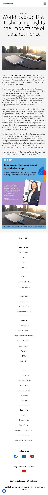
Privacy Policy (24, 420)
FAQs (24, 356)
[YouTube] (32, 456)
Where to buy (24, 326)
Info (24, 370)
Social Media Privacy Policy (24, 430)
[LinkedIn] (24, 456)
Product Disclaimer (24, 435)
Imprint (24, 415)
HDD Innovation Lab (24, 282)
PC (24, 262)
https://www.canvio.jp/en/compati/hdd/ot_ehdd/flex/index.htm (23, 147)
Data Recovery (24, 346)
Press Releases (24, 301)
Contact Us (24, 361)
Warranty (24, 351)
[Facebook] (16, 456)
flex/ (38, 154)
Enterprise (24, 267)
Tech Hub (24, 277)
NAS (24, 257)
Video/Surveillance (24, 252)
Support (24, 320)
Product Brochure (24, 331)
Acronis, (20, 96)
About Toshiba (24, 375)
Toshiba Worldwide (24, 380)
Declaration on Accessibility (24, 440)
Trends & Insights (24, 287)
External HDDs (24, 238)
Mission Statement (24, 391)
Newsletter (24, 401)
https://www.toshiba (8, 154)
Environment (24, 396)
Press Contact (24, 306)
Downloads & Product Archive (24, 336)
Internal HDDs (24, 247)
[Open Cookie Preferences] (4, 492)
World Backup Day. (8, 80)
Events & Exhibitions (24, 311)
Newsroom (24, 296)
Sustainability (24, 385)
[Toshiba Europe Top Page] (8, 3)
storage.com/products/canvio (26, 154)
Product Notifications (24, 341)
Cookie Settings (24, 425)
